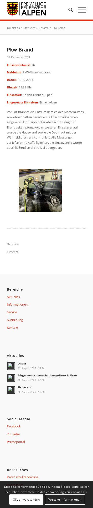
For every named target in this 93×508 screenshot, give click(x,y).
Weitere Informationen (65, 500)
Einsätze (13, 252)
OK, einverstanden (26, 500)
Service (12, 312)
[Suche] (68, 9)
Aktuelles (13, 297)
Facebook (14, 426)
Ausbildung (15, 320)
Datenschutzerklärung (22, 477)
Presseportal (16, 442)
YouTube (13, 434)
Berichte (13, 244)
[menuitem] (68, 9)
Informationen (17, 304)
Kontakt (12, 327)
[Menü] (79, 9)
